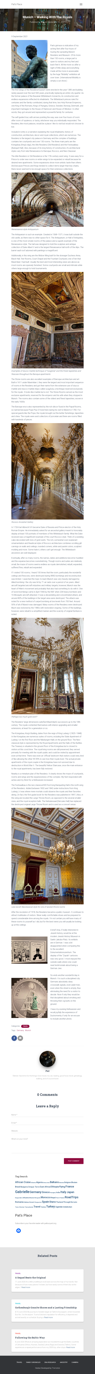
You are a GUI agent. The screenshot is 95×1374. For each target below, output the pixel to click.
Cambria (75, 1362)
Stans (52, 1201)
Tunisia (43, 1207)
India (58, 1192)
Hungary (53, 1192)
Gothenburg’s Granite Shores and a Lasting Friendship (46, 1307)
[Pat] (47, 1059)
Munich (28, 1030)
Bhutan (74, 1182)
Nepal (53, 1198)
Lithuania (25, 1198)
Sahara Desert (29, 1202)
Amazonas (46, 1182)
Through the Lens (70, 1202)
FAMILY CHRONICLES (33, 1362)
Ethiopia (55, 1186)
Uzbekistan (67, 1207)
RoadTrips (71, 1197)
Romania (19, 1202)
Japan (70, 1192)
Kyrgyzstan (18, 1198)
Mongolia (37, 1198)
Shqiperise (38, 1202)
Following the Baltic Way (30, 1337)
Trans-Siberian (19, 1207)
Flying (62, 1186)
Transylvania (29, 1207)
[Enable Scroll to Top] (90, 1369)
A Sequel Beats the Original (30, 1277)
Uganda (58, 1207)
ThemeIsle (56, 1368)
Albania (33, 1182)
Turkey (50, 1206)
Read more (26, 1287)
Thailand (59, 1202)
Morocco (46, 1197)
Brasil (17, 1187)
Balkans (54, 1182)
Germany (20, 1030)
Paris (57, 1198)
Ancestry (64, 1362)
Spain (45, 1201)
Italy (63, 1192)
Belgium (67, 1182)
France (69, 1186)
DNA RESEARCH (50, 1362)
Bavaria (61, 1182)
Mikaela (31, 1198)
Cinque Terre (34, 1187)
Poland (62, 1198)
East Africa (45, 1186)
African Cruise (23, 1182)
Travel (25, 1026)
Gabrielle (22, 1192)
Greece (46, 1192)
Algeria (39, 1182)
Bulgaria (24, 1187)
